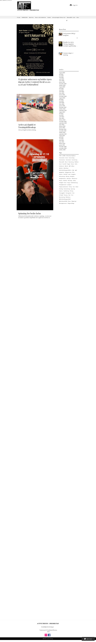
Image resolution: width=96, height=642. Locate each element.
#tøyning (65, 195)
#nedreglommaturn (63, 184)
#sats (74, 186)
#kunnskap (70, 180)
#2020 (60, 155)
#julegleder (73, 174)
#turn (73, 193)
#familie (66, 166)
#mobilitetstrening (74, 182)
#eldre (76, 164)
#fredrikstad (66, 168)
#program (69, 184)
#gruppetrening (68, 172)
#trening (71, 190)
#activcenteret (61, 157)
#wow (72, 195)
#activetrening (74, 159)
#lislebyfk (61, 182)
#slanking (61, 188)
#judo (69, 174)
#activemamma (62, 159)
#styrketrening (66, 190)
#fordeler (61, 168)
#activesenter (68, 159)
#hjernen (61, 174)
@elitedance (68, 197)
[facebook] (66, 20)
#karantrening (62, 176)
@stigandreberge (71, 203)
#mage (68, 182)
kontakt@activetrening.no (47, 627)
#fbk (70, 166)
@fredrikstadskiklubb (63, 201)
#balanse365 (61, 162)
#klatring (67, 176)
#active (66, 157)
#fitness (72, 166)
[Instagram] (46, 635)
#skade (76, 186)
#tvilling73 (61, 195)
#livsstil (65, 182)
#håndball (65, 174)
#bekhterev (76, 162)
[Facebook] (49, 635)
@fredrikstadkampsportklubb (65, 199)
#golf (76, 170)
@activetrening (62, 197)
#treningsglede (62, 193)
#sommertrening (67, 188)
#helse (73, 172)
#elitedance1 (61, 166)
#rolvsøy (70, 186)
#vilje (69, 195)
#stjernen (61, 190)
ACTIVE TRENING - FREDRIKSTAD (28, 10)
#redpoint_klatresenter (63, 186)
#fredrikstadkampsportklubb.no (65, 170)
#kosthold (65, 180)
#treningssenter (69, 193)
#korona (60, 180)
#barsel (66, 162)
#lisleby (74, 180)
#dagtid (68, 164)
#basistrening (71, 162)
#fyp (73, 170)
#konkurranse (74, 178)
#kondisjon (69, 178)
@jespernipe (74, 201)
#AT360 (63, 155)
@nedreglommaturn (63, 203)
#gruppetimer (61, 172)
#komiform (72, 176)
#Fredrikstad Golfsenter (71, 155)
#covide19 (64, 164)
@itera (69, 201)
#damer (72, 164)
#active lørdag (71, 157)
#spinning (73, 188)
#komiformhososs (62, 178)
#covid (60, 164)
